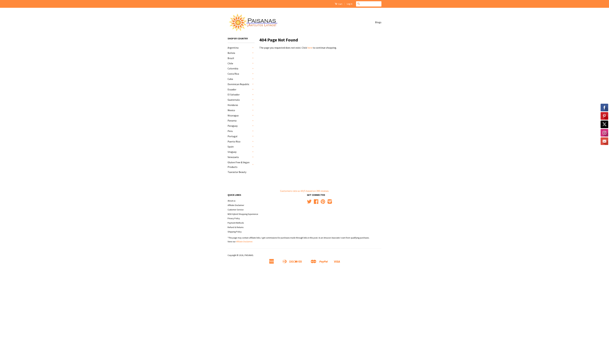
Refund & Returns (235, 227)
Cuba (230, 79)
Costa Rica (233, 73)
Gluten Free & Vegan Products (238, 164)
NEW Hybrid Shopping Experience (243, 214)
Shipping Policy (235, 231)
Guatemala (234, 99)
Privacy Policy (234, 218)
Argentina (233, 47)
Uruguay (232, 151)
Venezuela (233, 157)
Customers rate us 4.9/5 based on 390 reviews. (304, 190)
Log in (349, 3)
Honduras (233, 105)
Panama (232, 120)
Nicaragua (233, 115)
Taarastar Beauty (237, 172)
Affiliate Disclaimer (236, 205)
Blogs (378, 22)
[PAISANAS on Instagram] (329, 202)
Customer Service (236, 209)
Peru (230, 131)
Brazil (231, 58)
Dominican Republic (238, 84)
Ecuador (232, 89)
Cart (340, 4)
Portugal (232, 136)
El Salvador (234, 94)
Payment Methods (236, 223)
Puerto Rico (234, 141)
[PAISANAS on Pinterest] (323, 202)
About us (231, 200)
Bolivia (231, 52)
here (309, 47)
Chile (230, 63)
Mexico (231, 110)
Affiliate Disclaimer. (244, 241)
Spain (231, 146)
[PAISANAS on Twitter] (309, 202)
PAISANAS (249, 255)
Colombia (233, 68)
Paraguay (233, 125)
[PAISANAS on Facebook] (316, 202)
